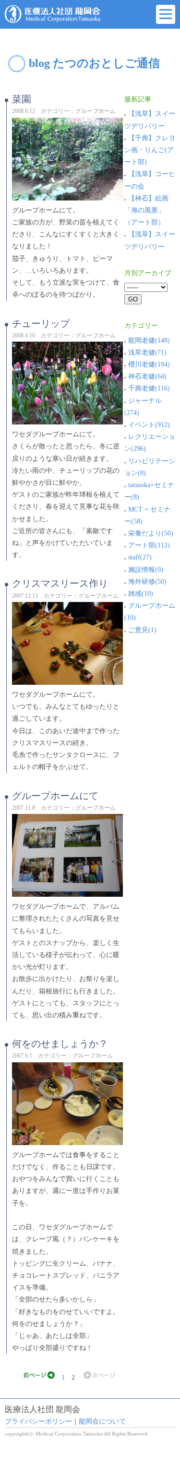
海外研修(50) (147, 581)
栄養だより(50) (150, 533)
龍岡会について (102, 1421)
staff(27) (140, 557)
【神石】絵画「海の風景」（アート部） (146, 210)
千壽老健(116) (149, 388)
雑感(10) (140, 593)
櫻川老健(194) (149, 364)
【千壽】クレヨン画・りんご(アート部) (149, 150)
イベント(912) (149, 424)
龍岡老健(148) (149, 340)
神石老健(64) (147, 376)
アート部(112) (149, 545)
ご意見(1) (142, 630)
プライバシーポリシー (38, 1421)
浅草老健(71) (147, 352)
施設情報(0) (145, 569)
